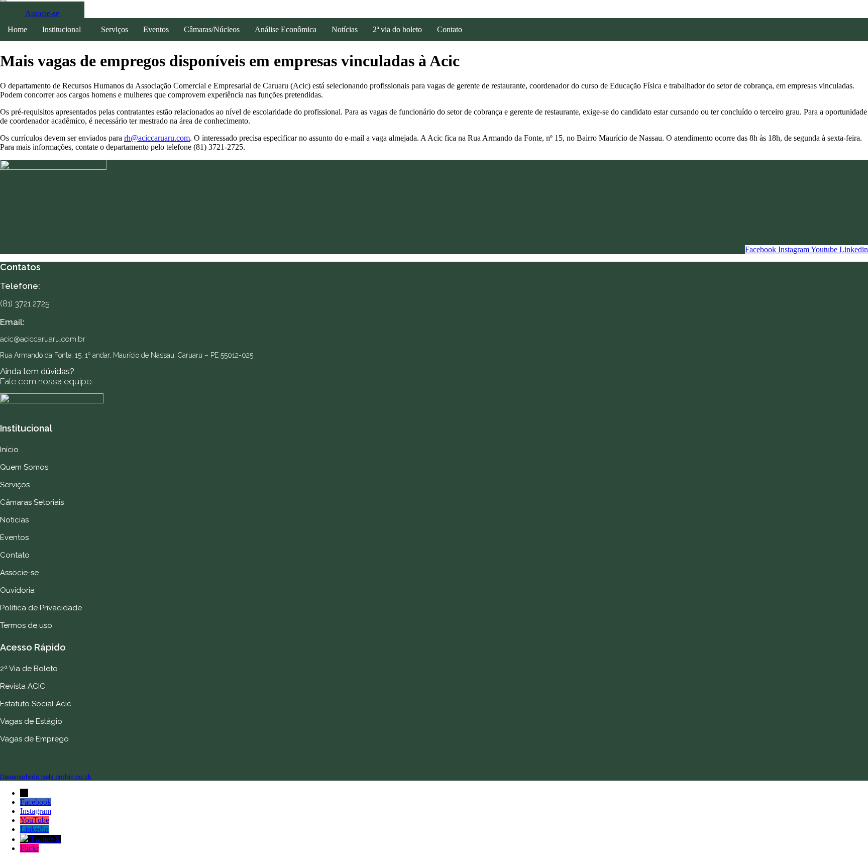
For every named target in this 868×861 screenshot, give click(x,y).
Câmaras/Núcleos (212, 29)
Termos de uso (26, 625)
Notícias (345, 29)
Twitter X (45, 839)
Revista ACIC (22, 686)
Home (17, 29)
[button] (64, 29)
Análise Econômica (285, 29)
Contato (449, 29)
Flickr (29, 848)
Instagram (35, 811)
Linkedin (34, 829)
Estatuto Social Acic (35, 703)
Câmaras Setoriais (32, 502)
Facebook (35, 802)
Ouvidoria (17, 590)
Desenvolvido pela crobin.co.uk (45, 777)
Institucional (61, 29)
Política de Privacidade (41, 607)
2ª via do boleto (397, 29)
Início (9, 449)
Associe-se (19, 572)
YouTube (34, 820)
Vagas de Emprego (34, 738)
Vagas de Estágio (31, 721)
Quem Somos (24, 467)
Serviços (114, 29)
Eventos (156, 29)
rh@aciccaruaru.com (157, 138)
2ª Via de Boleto (29, 668)
